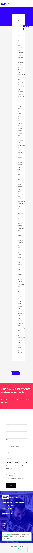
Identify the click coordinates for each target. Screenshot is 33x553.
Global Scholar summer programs (14, 474)
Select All (10, 471)
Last (7, 425)
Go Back (16, 373)
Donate (3, 527)
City (7, 439)
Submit (10, 485)
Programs (4, 523)
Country (8, 458)
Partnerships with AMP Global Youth (16, 479)
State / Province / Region (13, 446)
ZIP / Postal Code (11, 452)
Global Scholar (5, 521)
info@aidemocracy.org (7, 513)
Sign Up (3, 529)
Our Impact (4, 525)
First (7, 419)
